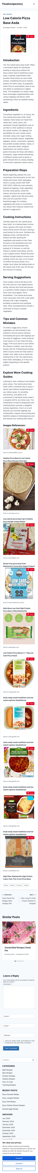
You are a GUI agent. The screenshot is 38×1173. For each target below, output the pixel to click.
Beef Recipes (7, 1070)
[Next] (32, 940)
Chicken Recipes (8, 1076)
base (12, 885)
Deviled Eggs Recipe (10, 1109)
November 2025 (8, 1130)
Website (7, 1035)
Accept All (19, 1158)
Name (7, 1016)
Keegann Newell (10, 27)
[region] (19, 1156)
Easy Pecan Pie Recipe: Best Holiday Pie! (8, 899)
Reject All (19, 1169)
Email (7, 1026)
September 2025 (8, 1136)
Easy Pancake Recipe (10, 1094)
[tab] (15, 961)
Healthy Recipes (8, 1079)
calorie (19, 885)
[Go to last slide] (5, 940)
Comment (7, 984)
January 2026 (7, 1124)
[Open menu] (34, 3)
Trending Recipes (9, 1085)
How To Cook (7, 1082)
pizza (26, 885)
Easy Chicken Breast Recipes (13, 1105)
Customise (19, 1163)
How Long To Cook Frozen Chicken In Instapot (28, 899)
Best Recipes (7, 14)
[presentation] (19, 932)
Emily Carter (10, 954)
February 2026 (8, 1121)
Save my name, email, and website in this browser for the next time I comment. (19, 1042)
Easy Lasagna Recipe (10, 1098)
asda (6, 885)
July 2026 (6, 1118)
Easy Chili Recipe (9, 1102)
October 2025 (7, 1133)
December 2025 (8, 1127)
